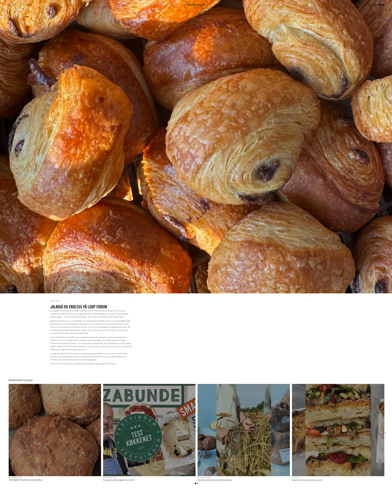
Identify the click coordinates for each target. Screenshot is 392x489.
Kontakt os (371, 5)
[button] (385, 433)
